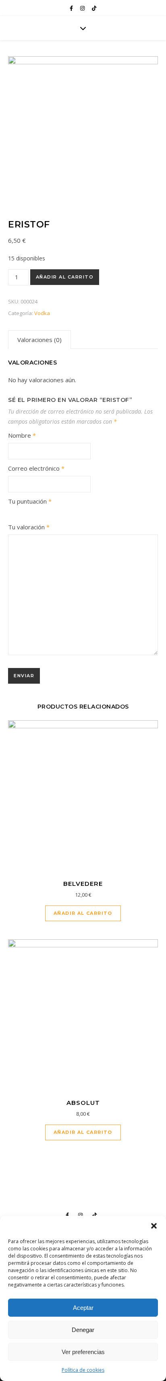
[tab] (39, 339)
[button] (154, 1226)
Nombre (22, 435)
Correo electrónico (36, 468)
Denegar (83, 1329)
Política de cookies (83, 1370)
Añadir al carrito (65, 277)
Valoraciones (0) (39, 340)
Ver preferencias (83, 1351)
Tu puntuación (30, 501)
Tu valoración (29, 527)
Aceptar (83, 1307)
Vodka (42, 313)
